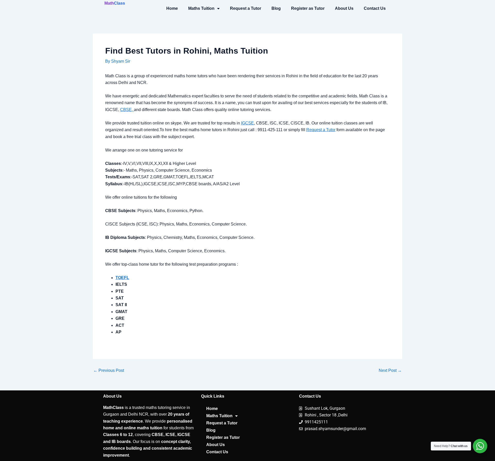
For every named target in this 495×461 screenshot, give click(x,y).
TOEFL (122, 277)
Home (172, 8)
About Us (344, 8)
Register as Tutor (308, 8)
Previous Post (108, 370)
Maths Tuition (201, 8)
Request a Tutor (245, 8)
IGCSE (247, 123)
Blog (276, 8)
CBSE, (127, 109)
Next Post (390, 370)
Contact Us (375, 8)
